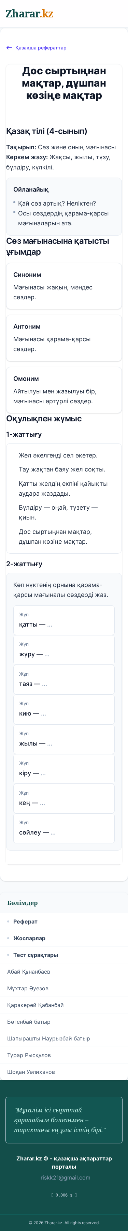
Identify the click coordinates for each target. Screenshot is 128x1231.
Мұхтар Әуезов (27, 988)
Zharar (29, 13)
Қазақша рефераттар (41, 47)
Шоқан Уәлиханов (31, 1071)
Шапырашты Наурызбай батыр (48, 1038)
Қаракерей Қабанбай (35, 1005)
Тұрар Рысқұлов (29, 1055)
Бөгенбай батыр (29, 1021)
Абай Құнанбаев (28, 971)
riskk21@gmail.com (65, 1177)
